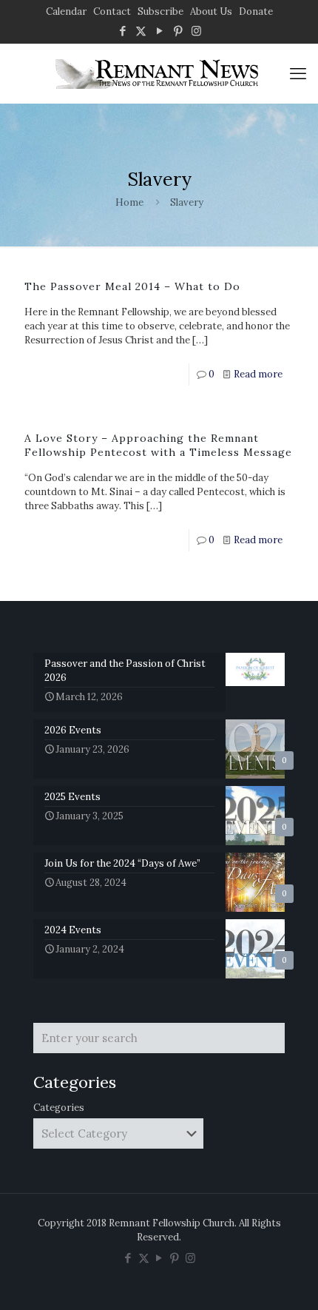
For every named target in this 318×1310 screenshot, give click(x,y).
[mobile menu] (298, 73)
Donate (256, 11)
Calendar (66, 11)
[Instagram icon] (196, 31)
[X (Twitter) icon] (140, 31)
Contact (112, 11)
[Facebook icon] (122, 31)
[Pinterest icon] (177, 31)
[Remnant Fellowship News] (159, 73)
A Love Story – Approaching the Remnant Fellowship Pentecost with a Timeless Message (158, 445)
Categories (58, 1107)
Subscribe (160, 11)
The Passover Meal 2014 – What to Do (132, 286)
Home (129, 202)
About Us (211, 11)
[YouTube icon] (159, 31)
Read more (258, 374)
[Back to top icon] (287, 1279)
